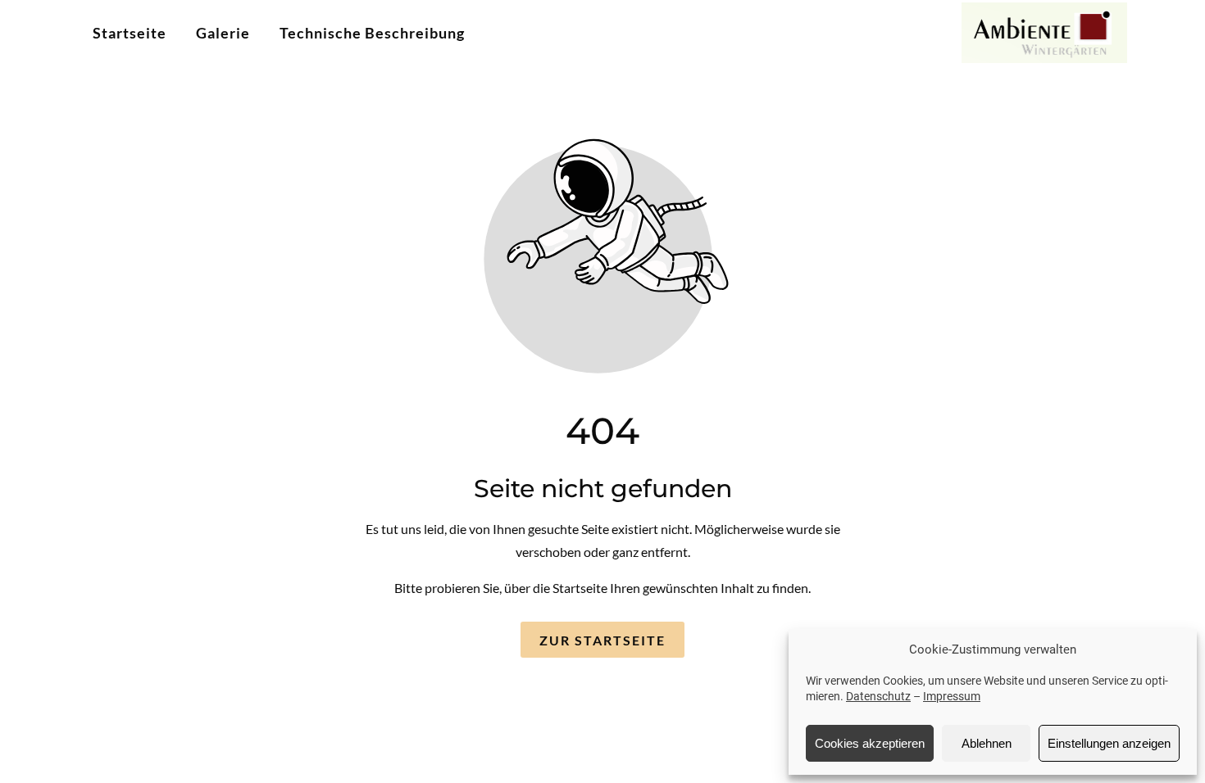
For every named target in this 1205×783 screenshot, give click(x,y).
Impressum (951, 696)
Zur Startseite (602, 640)
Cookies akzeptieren (870, 743)
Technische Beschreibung (372, 33)
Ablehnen (987, 743)
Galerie (223, 33)
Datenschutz (878, 696)
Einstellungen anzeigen (1109, 743)
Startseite (129, 33)
